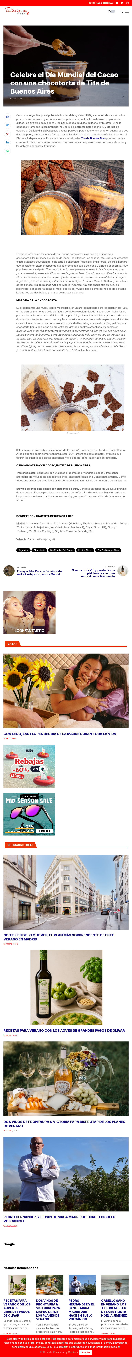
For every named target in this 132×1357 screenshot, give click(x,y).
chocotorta (39, 550)
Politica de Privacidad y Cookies (59, 1352)
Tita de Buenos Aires (108, 550)
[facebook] (117, 3)
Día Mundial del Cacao (61, 550)
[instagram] (127, 3)
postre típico (85, 550)
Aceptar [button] (85, 1352)
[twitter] (122, 3)
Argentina (23, 550)
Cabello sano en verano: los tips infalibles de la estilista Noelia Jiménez (114, 1308)
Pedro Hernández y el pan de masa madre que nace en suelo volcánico (82, 1310)
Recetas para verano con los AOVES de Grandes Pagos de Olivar (64, 1030)
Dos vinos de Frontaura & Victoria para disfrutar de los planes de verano (48, 1310)
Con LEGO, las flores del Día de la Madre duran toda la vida (59, 734)
